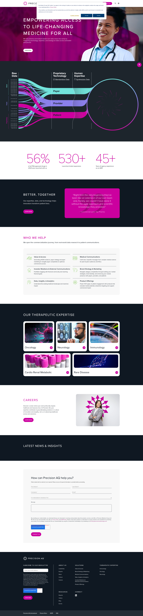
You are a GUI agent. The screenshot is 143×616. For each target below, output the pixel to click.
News (60, 574)
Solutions (79, 565)
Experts (61, 571)
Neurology (102, 574)
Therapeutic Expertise (109, 565)
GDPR (51, 613)
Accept (86, 15)
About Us (62, 565)
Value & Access (40, 257)
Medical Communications (90, 257)
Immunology (103, 569)
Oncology (102, 571)
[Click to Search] (115, 4)
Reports (61, 595)
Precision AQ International (30, 613)
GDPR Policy (64, 519)
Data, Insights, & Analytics (44, 281)
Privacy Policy (53, 7)
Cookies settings (74, 15)
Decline (98, 15)
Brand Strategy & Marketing (90, 269)
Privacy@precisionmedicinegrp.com (99, 521)
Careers (61, 580)
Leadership (61, 569)
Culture (61, 577)
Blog (60, 601)
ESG (57, 613)
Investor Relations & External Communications (52, 269)
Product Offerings (87, 281)
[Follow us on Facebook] (76, 596)
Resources (63, 592)
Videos (60, 598)
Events (60, 604)
